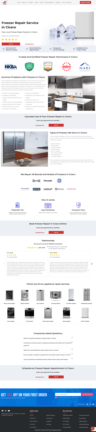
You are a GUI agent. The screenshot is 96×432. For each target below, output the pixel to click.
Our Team (32, 424)
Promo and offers (48, 2)
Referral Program (50, 415)
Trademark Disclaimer (7, 415)
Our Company (33, 421)
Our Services (33, 427)
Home (18, 2)
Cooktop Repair (55, 303)
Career (41, 2)
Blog (36, 2)
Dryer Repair (40, 303)
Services (31, 2)
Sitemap (23, 413)
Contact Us (69, 2)
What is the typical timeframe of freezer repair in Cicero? (40, 338)
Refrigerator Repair (86, 303)
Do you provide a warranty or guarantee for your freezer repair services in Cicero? (47, 354)
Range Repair (66, 321)
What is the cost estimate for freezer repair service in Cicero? (41, 350)
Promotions (49, 418)
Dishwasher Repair (48, 321)
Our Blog (48, 424)
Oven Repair (29, 321)
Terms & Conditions (15, 413)
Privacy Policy (71, 397)
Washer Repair (25, 303)
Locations (57, 2)
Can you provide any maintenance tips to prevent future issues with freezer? (46, 359)
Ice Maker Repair (71, 303)
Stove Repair (11, 321)
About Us (24, 2)
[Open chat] (92, 428)
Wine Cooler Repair (9, 303)
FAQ (64, 2)
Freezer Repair (85, 321)
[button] (4, 263)
